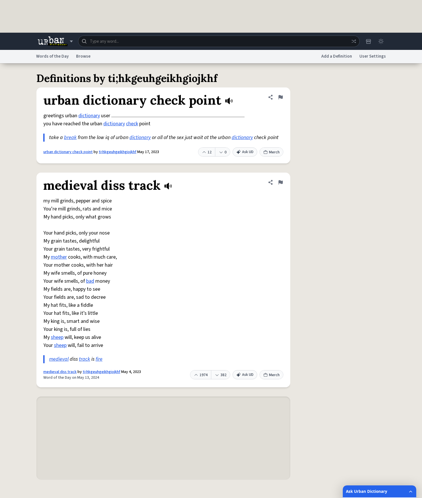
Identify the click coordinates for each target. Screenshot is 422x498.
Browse (83, 56)
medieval (59, 359)
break (70, 137)
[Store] (368, 41)
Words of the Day (52, 56)
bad (90, 281)
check (132, 123)
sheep (57, 337)
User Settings (372, 56)
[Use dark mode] (381, 41)
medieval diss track (60, 372)
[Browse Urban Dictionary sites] (55, 41)
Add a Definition (336, 56)
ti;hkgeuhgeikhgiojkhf (117, 152)
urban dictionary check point (68, 152)
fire (99, 359)
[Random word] (353, 41)
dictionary (89, 115)
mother (59, 257)
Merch (274, 152)
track (84, 359)
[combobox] (219, 41)
